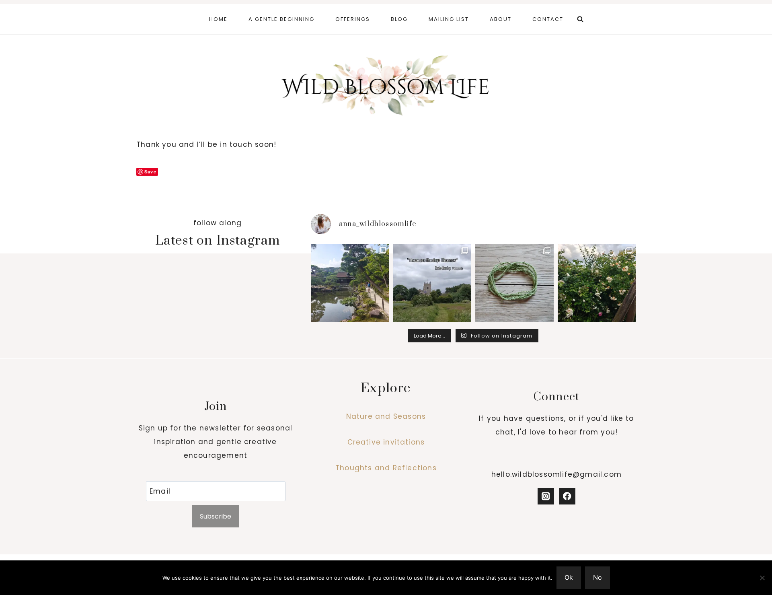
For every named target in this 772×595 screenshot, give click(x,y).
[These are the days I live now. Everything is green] (432, 283)
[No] (762, 578)
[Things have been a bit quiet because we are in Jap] (350, 283)
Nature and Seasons (386, 416)
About (500, 19)
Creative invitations (386, 442)
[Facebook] (567, 496)
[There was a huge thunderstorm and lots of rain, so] (597, 283)
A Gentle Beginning (281, 19)
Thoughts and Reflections (386, 468)
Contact (547, 19)
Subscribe (215, 516)
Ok (569, 577)
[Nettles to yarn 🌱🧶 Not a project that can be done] (514, 283)
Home (218, 19)
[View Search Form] (580, 19)
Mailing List (449, 19)
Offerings (352, 19)
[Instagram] (546, 496)
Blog (399, 19)
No (597, 577)
